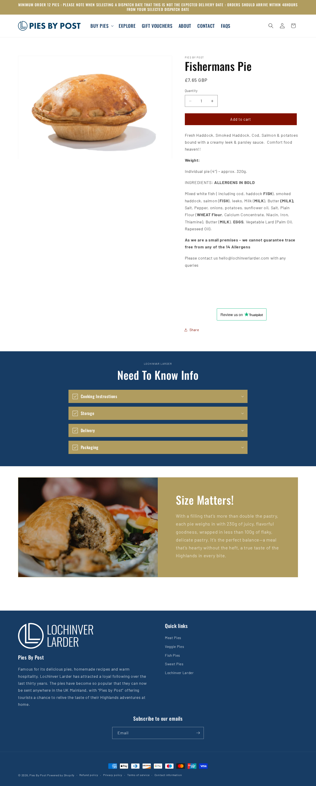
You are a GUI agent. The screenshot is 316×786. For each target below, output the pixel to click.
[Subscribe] (198, 733)
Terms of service (138, 774)
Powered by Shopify (60, 775)
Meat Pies (173, 638)
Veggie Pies (174, 646)
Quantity (191, 91)
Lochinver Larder (179, 673)
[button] (101, 26)
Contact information (168, 774)
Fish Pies (172, 655)
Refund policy (88, 774)
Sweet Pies (174, 664)
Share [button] (194, 330)
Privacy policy (112, 774)
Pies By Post (37, 775)
